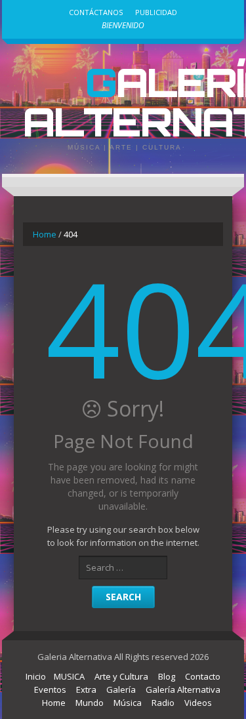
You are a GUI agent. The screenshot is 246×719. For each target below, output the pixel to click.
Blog (166, 676)
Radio (163, 703)
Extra (86, 689)
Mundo (89, 703)
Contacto (202, 676)
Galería (121, 689)
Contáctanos (96, 12)
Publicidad (156, 12)
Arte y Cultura (121, 676)
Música (127, 703)
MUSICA (69, 676)
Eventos (50, 689)
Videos (198, 703)
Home (44, 234)
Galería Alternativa (183, 689)
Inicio (36, 676)
